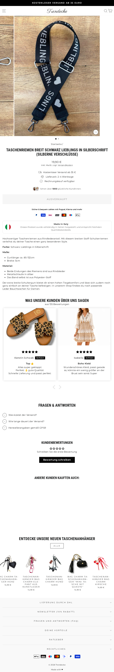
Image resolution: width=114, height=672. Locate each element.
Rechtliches (56, 649)
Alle (57, 546)
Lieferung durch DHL (56, 602)
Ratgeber (56, 640)
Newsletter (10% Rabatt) (56, 612)
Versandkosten (65, 165)
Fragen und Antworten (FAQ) (56, 621)
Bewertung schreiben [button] (57, 459)
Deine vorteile (56, 630)
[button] (55, 387)
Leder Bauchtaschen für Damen (21, 289)
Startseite (56, 144)
